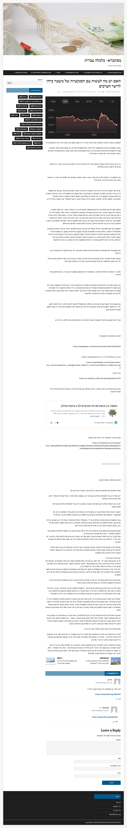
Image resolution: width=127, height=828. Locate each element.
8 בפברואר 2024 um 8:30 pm (103, 683)
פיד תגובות (117, 810)
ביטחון (91, 91)
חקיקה (78, 91)
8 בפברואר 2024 (111, 91)
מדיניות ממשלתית (72, 72)
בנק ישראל (85, 91)
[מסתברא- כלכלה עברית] (63, 53)
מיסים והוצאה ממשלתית (31, 124)
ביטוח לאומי (35, 97)
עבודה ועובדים (22, 138)
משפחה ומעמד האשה (32, 133)
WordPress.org (115, 814)
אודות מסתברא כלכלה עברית (41, 72)
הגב (117, 699)
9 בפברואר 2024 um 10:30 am (100, 711)
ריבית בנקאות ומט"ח (115, 72)
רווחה (58, 72)
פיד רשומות (117, 806)
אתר (119, 773)
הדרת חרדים (35, 110)
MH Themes (117, 822)
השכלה (22, 110)
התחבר (118, 802)
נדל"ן (17, 133)
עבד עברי (36, 138)
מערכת (99, 91)
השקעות (36, 115)
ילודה (14, 115)
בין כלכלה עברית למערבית (93, 72)
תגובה (118, 739)
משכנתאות (21, 129)
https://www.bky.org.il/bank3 (108, 694)
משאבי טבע (35, 129)
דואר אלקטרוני (115, 765)
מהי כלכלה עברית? (33, 120)
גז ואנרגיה (22, 106)
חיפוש (40, 79)
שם (119, 758)
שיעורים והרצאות (21, 72)
